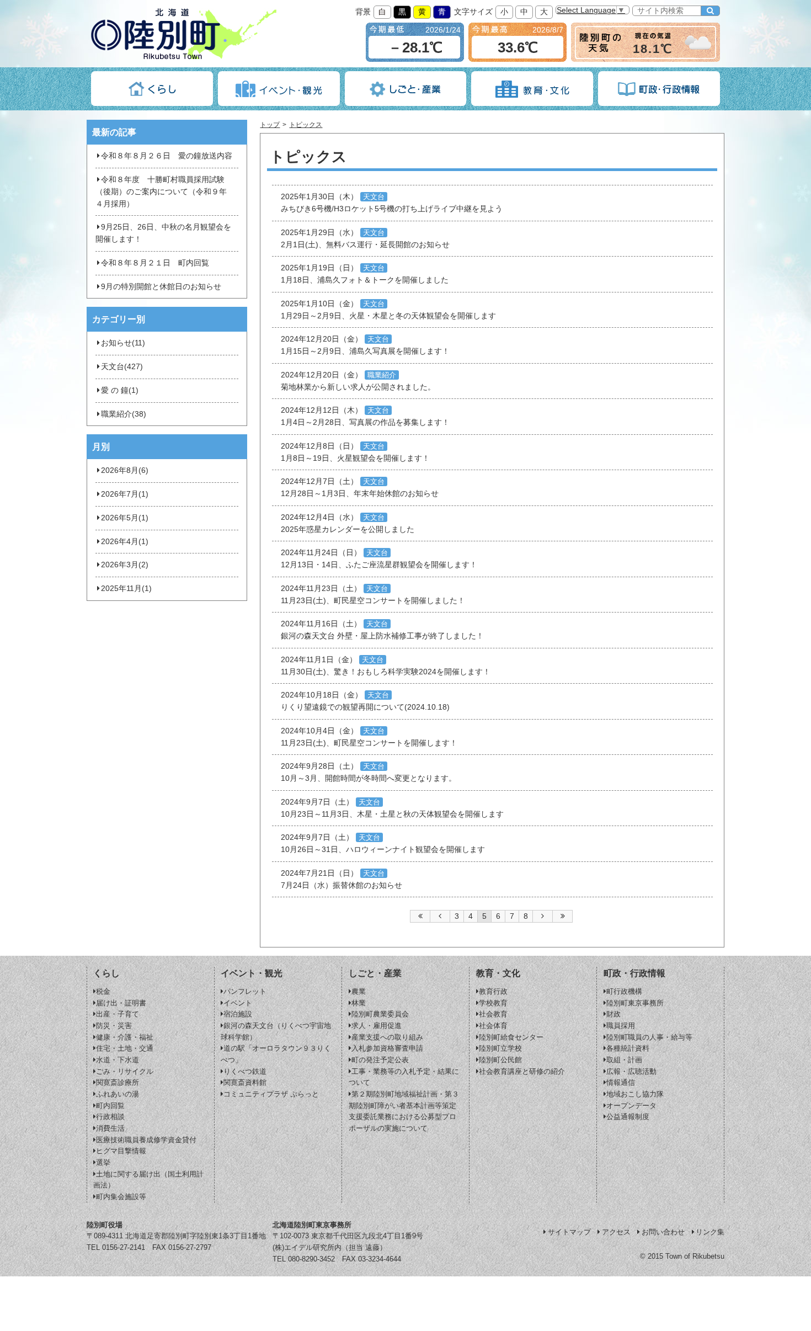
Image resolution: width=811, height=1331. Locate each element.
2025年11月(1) (126, 588)
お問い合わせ (663, 1232)
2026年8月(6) (124, 470)
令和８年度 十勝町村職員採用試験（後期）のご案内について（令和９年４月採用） (161, 191)
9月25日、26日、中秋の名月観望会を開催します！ (163, 233)
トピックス (305, 124)
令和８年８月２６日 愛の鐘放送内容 (166, 156)
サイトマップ (569, 1232)
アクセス (616, 1232)
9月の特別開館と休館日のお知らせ (161, 287)
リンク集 (710, 1232)
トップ (270, 124)
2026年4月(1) (124, 541)
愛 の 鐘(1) (119, 390)
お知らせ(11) (123, 343)
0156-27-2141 (123, 1247)
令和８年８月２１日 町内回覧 (155, 263)
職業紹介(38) (123, 414)
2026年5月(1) (124, 518)
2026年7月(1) (124, 494)
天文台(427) (122, 367)
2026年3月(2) (124, 565)
